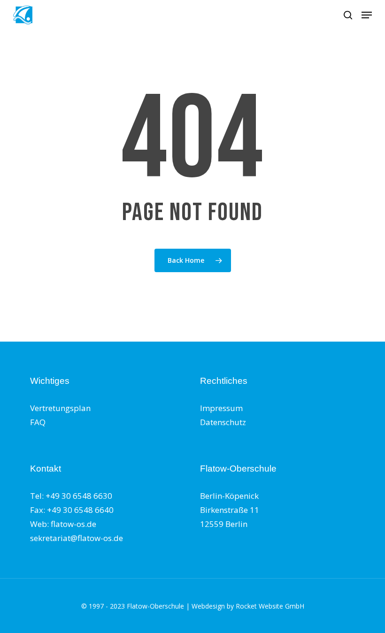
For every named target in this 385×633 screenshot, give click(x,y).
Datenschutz (223, 422)
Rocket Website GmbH (270, 606)
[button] (367, 15)
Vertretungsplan (60, 408)
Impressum (221, 408)
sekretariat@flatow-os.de (76, 538)
